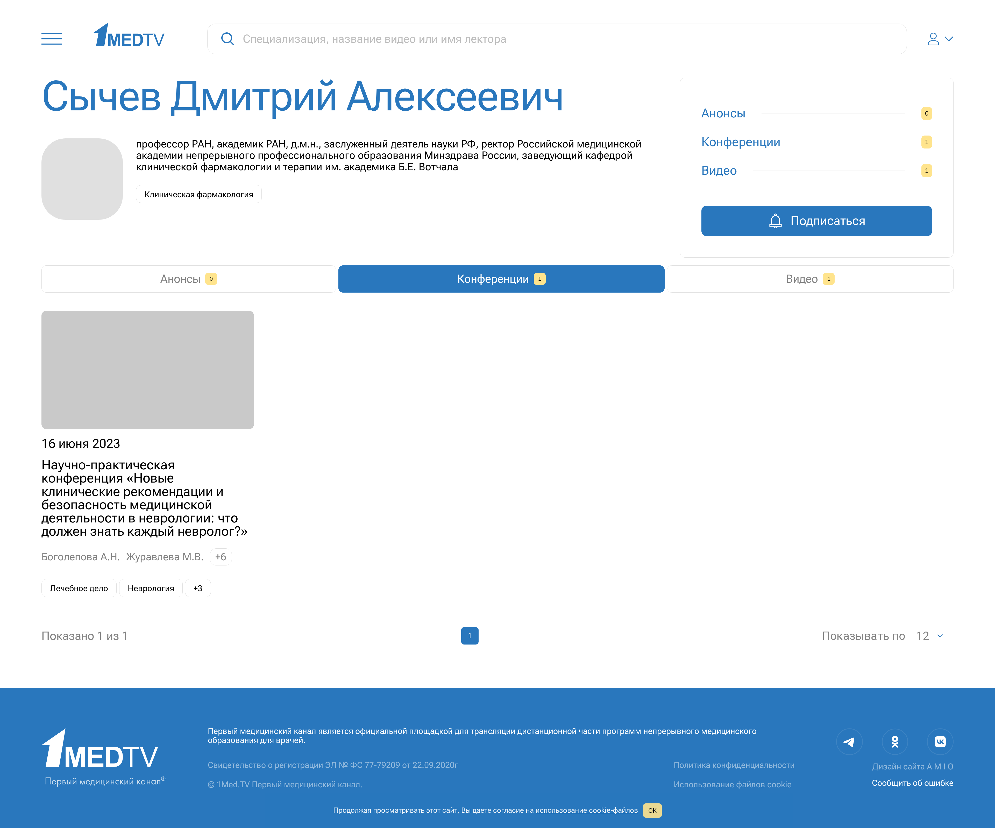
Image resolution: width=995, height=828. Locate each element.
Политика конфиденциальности (734, 765)
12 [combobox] (922, 636)
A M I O (940, 767)
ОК (652, 810)
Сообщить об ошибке (913, 783)
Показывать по (863, 636)
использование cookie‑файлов (587, 810)
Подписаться (828, 220)
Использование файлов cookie (733, 784)
